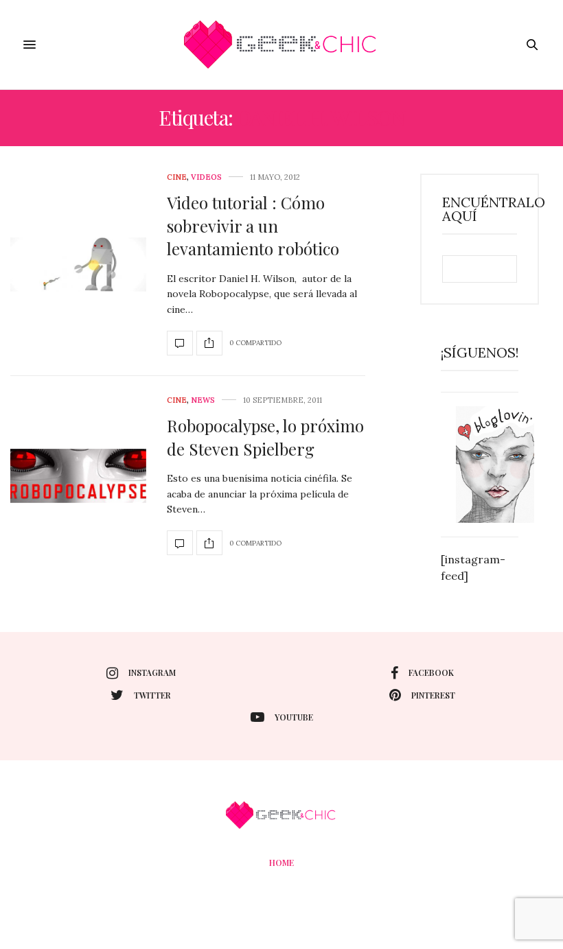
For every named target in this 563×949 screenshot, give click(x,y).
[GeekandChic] (281, 45)
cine (177, 177)
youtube (294, 717)
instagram (152, 672)
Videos (206, 177)
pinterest (433, 695)
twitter (152, 695)
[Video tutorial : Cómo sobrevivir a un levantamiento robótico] (78, 264)
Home (281, 862)
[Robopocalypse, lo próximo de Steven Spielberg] (78, 476)
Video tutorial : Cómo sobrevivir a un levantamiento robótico (253, 225)
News (203, 400)
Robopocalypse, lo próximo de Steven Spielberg (265, 437)
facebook (431, 672)
